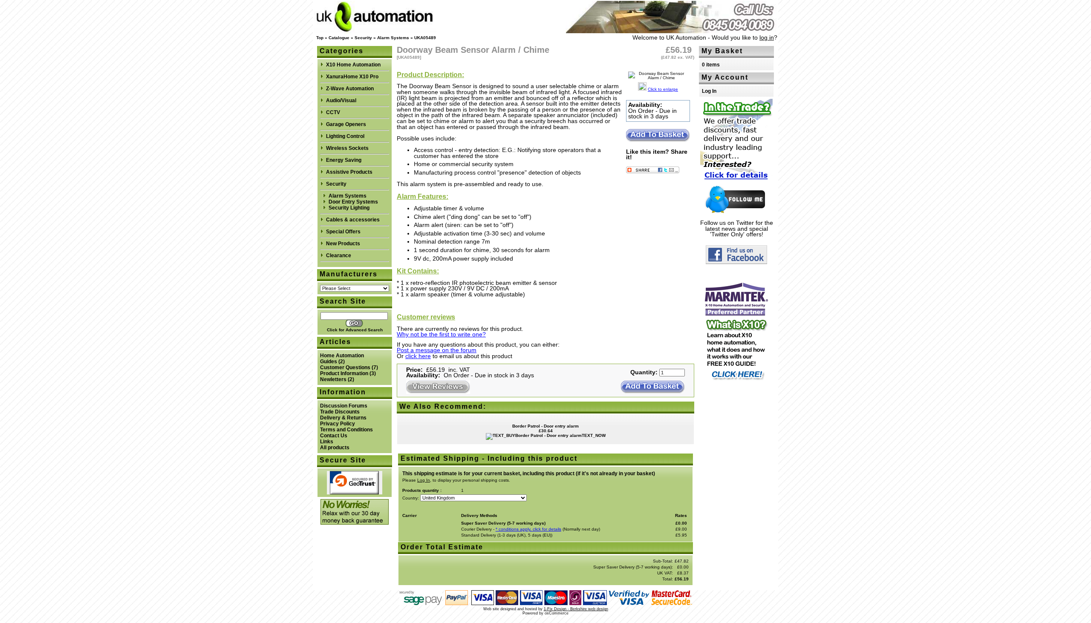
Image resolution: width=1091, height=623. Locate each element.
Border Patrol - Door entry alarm (545, 426)
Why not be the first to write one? (441, 334)
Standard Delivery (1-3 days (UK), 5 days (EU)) (506, 535)
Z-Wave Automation (350, 89)
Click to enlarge (663, 89)
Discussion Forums (343, 406)
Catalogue (339, 37)
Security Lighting (349, 208)
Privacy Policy (337, 424)
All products (334, 448)
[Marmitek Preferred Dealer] (736, 313)
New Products (343, 244)
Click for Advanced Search (355, 329)
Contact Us (333, 436)
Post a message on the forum (436, 350)
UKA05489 (425, 37)
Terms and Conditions (346, 430)
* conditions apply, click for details (528, 529)
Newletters (333, 379)
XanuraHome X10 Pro (352, 77)
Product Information (344, 373)
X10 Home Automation (353, 65)
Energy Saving (343, 160)
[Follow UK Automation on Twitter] (736, 212)
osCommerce (557, 613)
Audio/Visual (341, 100)
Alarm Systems (393, 37)
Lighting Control (345, 136)
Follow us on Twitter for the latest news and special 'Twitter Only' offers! (736, 229)
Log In (709, 91)
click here (418, 356)
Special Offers (343, 232)
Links (326, 442)
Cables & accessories (353, 220)
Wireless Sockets (347, 148)
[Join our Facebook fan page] (736, 261)
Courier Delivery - (478, 529)
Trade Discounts (340, 412)
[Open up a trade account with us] (736, 181)
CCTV (333, 112)
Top (319, 37)
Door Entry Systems (353, 202)
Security (363, 37)
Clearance (338, 255)
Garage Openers (346, 124)
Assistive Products (349, 172)
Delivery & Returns (343, 418)
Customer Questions (345, 367)
